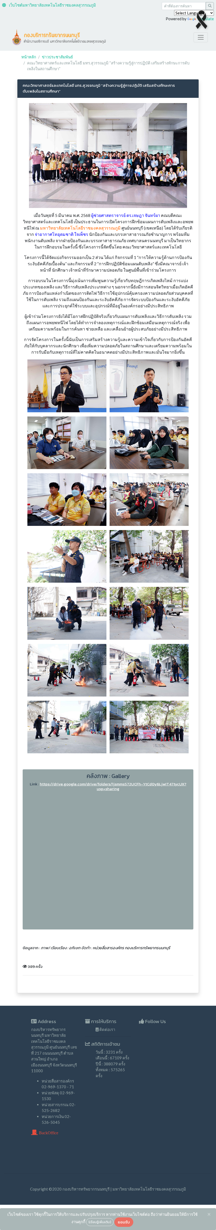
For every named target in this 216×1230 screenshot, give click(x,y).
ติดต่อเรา (107, 1029)
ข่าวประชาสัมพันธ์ (57, 56)
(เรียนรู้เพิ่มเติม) (100, 1221)
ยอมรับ (124, 1222)
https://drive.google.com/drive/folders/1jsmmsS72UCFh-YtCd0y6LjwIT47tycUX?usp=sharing (113, 786)
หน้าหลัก (28, 56)
